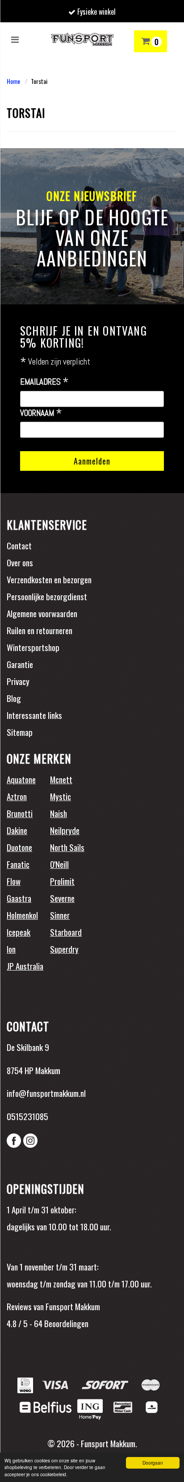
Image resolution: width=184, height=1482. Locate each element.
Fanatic (18, 864)
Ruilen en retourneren (39, 630)
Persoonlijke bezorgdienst (47, 596)
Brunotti (20, 813)
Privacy (18, 681)
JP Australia (25, 965)
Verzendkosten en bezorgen (49, 579)
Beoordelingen (65, 1323)
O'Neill (59, 864)
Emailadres (44, 382)
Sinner (60, 915)
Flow (14, 881)
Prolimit (62, 881)
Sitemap (20, 732)
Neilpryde (64, 830)
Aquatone (21, 779)
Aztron (17, 796)
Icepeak (18, 932)
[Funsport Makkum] (82, 39)
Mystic (60, 796)
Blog (14, 698)
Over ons (20, 562)
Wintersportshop (33, 647)
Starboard (66, 932)
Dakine (17, 830)
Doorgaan (152, 1462)
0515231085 (27, 1116)
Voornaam (41, 413)
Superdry (64, 948)
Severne (62, 898)
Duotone (19, 847)
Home (13, 81)
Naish (58, 813)
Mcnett (61, 779)
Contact (19, 545)
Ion (11, 948)
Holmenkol (22, 915)
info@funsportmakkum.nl (46, 1093)
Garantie (20, 664)
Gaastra (19, 898)
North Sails (67, 847)
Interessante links (34, 715)
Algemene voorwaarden (42, 613)
